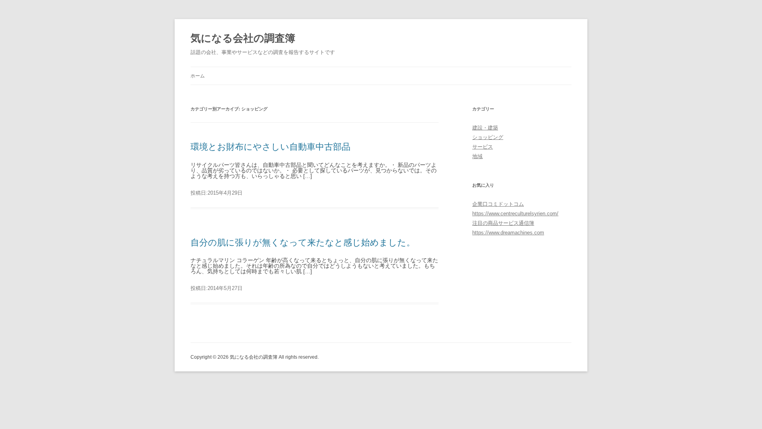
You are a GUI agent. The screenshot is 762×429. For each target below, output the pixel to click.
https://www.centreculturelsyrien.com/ (515, 213)
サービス (482, 147)
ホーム (197, 76)
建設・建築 (485, 128)
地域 (477, 156)
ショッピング (487, 137)
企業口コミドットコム (498, 204)
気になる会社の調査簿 (242, 38)
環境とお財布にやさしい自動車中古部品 (270, 147)
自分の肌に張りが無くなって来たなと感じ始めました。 (302, 242)
